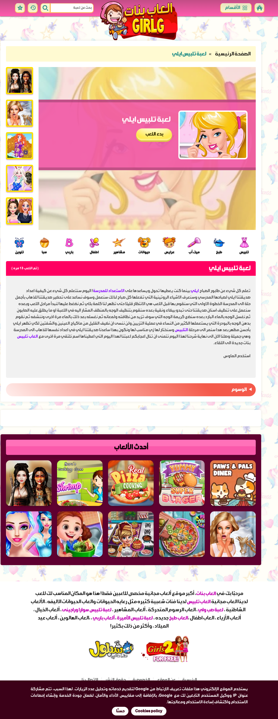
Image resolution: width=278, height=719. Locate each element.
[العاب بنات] (139, 21)
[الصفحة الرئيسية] (259, 8)
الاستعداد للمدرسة (108, 291)
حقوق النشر (115, 679)
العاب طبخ (178, 618)
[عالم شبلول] (112, 660)
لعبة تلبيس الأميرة (135, 618)
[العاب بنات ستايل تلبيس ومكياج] (19, 145)
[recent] (33, 8)
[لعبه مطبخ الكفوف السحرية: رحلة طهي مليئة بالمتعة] (233, 483)
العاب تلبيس (27, 336)
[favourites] (20, 8)
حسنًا (120, 711)
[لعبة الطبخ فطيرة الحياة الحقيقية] (182, 534)
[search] (45, 8)
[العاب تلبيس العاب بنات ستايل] (19, 178)
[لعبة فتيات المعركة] (19, 80)
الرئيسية (189, 679)
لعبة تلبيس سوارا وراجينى (86, 610)
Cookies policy (148, 711)
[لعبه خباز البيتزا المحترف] (131, 483)
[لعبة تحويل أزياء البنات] (19, 210)
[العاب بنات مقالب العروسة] (19, 113)
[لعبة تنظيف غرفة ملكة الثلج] (29, 534)
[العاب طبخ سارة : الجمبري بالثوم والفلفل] (80, 483)
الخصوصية (141, 679)
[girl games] (166, 661)
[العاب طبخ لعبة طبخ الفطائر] (131, 534)
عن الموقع (166, 679)
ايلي (194, 291)
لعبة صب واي (210, 610)
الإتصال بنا (89, 679)
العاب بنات (206, 593)
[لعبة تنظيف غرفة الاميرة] (80, 534)
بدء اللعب (154, 134)
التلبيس (181, 330)
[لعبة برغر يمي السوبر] (182, 483)
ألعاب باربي (103, 618)
